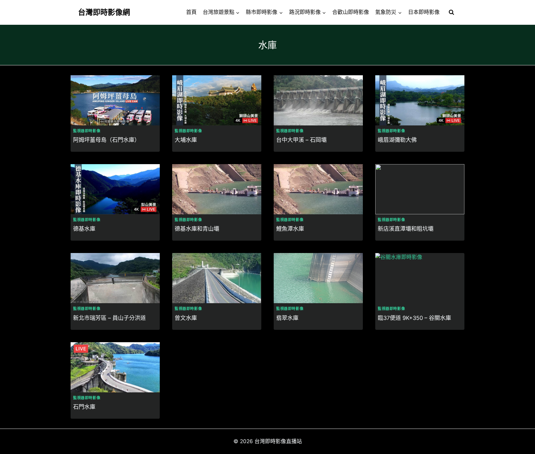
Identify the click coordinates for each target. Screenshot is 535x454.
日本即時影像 (424, 12)
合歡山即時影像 (350, 12)
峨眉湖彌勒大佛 (397, 140)
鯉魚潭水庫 (290, 228)
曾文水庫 (186, 318)
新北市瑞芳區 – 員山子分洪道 (109, 318)
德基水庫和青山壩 (197, 228)
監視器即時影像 (86, 131)
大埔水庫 (186, 140)
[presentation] (115, 100)
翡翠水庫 (287, 318)
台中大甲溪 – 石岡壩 (301, 140)
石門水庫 (84, 407)
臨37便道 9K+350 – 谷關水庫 (414, 318)
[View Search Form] (451, 12)
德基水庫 (84, 228)
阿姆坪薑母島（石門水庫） (106, 140)
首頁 (191, 12)
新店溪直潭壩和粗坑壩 (405, 228)
